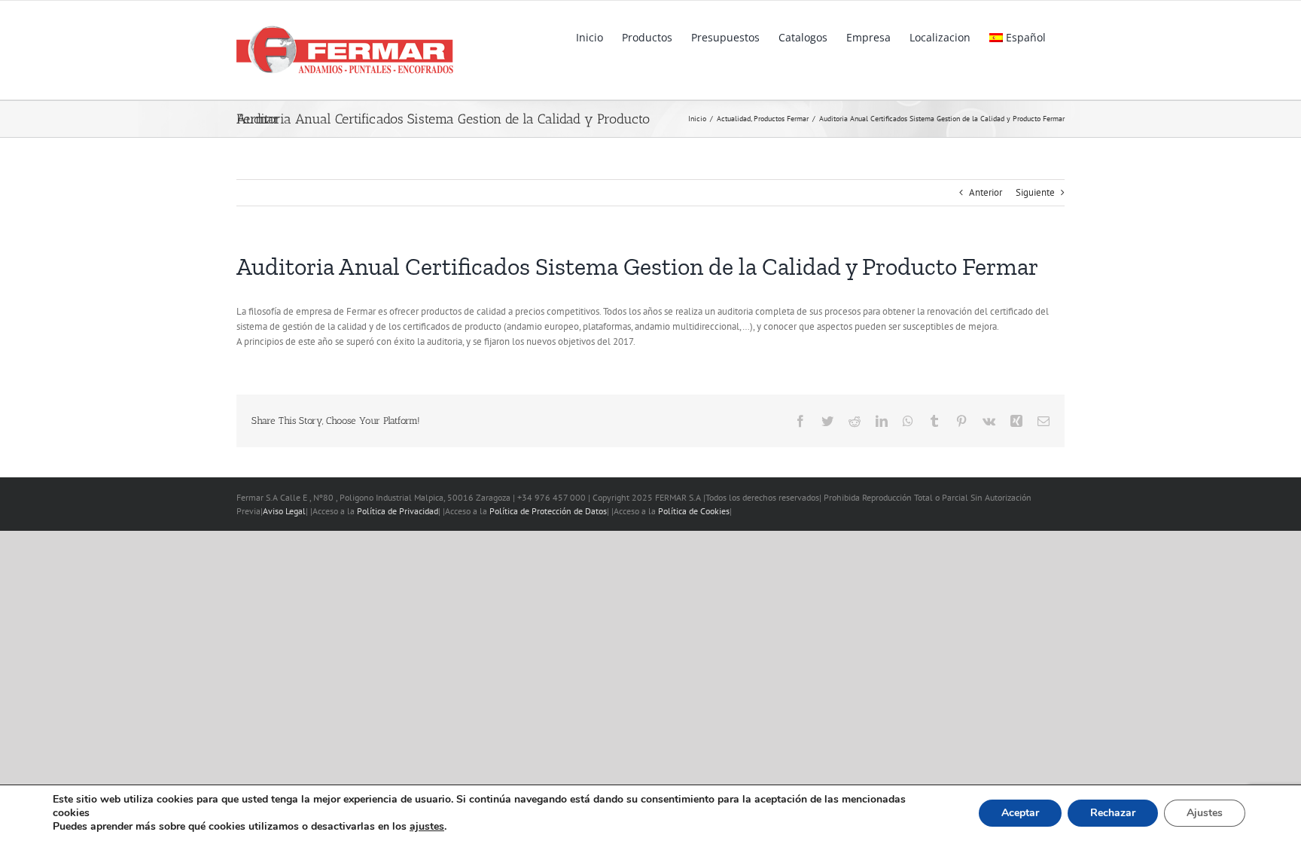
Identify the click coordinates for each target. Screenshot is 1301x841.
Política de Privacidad (397, 510)
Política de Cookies (694, 510)
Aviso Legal (284, 510)
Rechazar (1112, 813)
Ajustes (1205, 813)
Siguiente (1035, 192)
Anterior (985, 192)
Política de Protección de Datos (548, 510)
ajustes (427, 826)
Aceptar (1020, 813)
